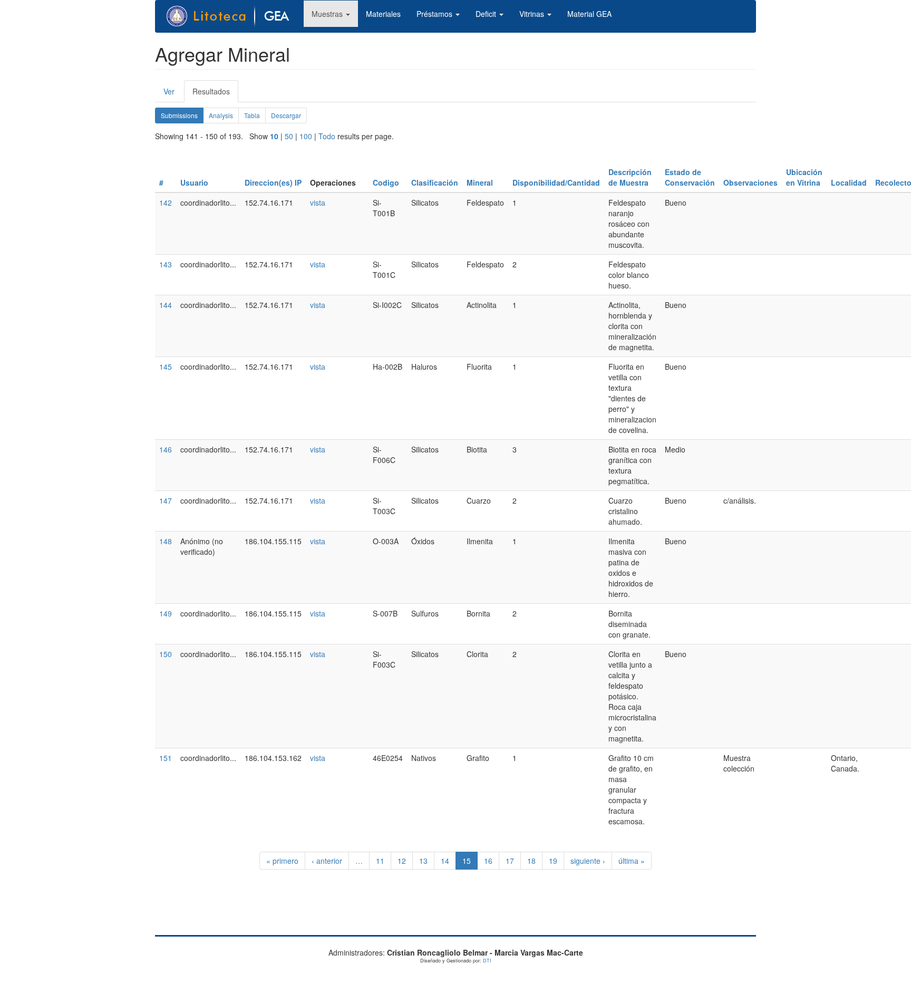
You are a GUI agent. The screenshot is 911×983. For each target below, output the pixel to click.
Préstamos (435, 13)
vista (317, 202)
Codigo (386, 182)
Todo (326, 136)
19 (553, 860)
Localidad (849, 182)
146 (165, 449)
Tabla (252, 115)
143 (165, 264)
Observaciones (750, 182)
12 (402, 860)
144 (165, 305)
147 (165, 500)
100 (305, 136)
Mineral (480, 182)
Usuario (194, 182)
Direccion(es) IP (273, 182)
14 (445, 860)
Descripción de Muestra (630, 177)
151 (165, 758)
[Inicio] (233, 16)
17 (510, 860)
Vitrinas (532, 13)
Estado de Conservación (690, 177)
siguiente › (587, 860)
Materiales (383, 13)
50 (289, 136)
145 (165, 366)
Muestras (328, 13)
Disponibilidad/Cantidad (556, 182)
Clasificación (434, 182)
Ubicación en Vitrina (804, 177)
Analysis (221, 115)
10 (274, 136)
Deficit (487, 13)
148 (165, 541)
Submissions (182, 117)
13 (423, 860)
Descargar (286, 115)
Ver (169, 91)
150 (165, 654)
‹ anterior (327, 860)
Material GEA (589, 13)
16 (488, 860)
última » (631, 860)
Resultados (215, 94)
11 (380, 860)
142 (165, 202)
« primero (282, 860)
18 (531, 860)
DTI (487, 960)
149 (165, 613)
